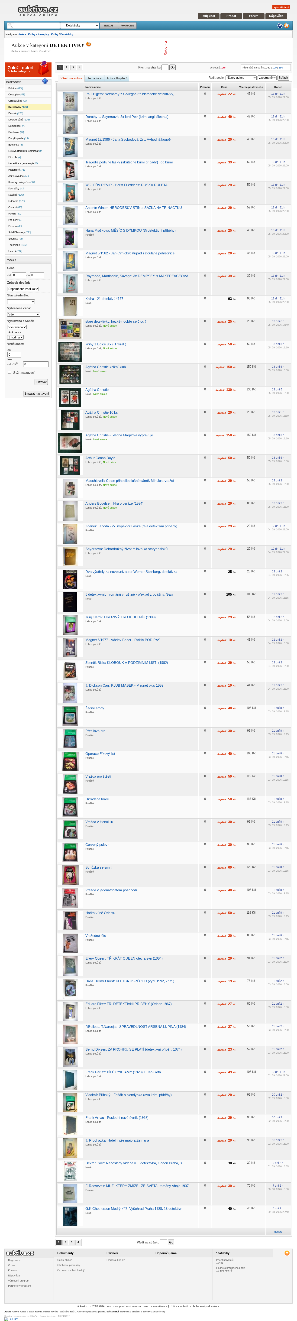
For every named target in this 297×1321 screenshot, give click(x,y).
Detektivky (66, 34)
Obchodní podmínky (68, 1265)
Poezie (14, 213)
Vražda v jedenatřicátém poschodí (111, 890)
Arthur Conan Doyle (100, 458)
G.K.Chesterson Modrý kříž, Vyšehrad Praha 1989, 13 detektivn (133, 1209)
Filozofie (15, 157)
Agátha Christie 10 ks (101, 412)
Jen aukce (94, 78)
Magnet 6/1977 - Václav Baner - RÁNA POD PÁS (122, 640)
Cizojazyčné (18, 100)
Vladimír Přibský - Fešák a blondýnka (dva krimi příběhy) (128, 1095)
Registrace (14, 1260)
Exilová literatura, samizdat (25, 150)
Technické (17, 244)
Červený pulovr (97, 845)
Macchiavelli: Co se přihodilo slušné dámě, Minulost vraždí (129, 481)
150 (281, 67)
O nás (11, 1265)
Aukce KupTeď (117, 78)
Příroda (15, 226)
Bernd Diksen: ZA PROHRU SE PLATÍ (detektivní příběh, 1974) (133, 1049)
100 (274, 67)
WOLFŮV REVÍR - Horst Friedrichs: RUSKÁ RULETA (126, 185)
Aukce (22, 34)
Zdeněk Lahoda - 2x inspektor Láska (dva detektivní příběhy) (131, 526)
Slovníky (15, 238)
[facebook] (280, 27)
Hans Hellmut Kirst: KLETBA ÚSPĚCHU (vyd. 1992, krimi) (129, 981)
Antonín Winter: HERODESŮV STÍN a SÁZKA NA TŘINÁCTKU (133, 208)
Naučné (16, 194)
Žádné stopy (94, 708)
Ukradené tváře (97, 799)
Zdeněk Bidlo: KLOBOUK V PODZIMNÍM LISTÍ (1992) (126, 663)
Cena (224, 87)
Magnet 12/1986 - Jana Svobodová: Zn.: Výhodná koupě (128, 139)
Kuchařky (16, 188)
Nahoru (278, 1231)
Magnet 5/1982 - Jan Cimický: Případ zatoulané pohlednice (129, 253)
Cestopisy (16, 94)
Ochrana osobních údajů (71, 1270)
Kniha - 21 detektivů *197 (104, 299)
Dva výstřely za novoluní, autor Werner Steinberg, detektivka (131, 572)
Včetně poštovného (251, 87)
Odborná (16, 201)
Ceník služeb (64, 1260)
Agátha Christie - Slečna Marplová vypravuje (119, 435)
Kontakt (12, 1270)
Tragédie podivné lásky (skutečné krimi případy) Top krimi (129, 162)
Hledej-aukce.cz (116, 1260)
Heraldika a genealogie (23, 163)
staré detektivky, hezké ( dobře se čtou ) (115, 321)
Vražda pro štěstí (98, 776)
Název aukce (93, 87)
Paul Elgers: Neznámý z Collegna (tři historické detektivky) (129, 94)
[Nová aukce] (21, 73)
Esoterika (15, 144)
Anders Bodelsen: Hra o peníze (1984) (114, 503)
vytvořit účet (281, 7)
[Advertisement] (223, 48)
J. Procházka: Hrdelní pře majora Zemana (117, 1140)
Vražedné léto (95, 936)
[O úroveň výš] (46, 82)
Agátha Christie (97, 390)
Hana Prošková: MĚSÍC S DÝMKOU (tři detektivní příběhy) (130, 230)
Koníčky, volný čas (21, 182)
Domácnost (16, 125)
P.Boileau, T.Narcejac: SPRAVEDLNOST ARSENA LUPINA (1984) (135, 1027)
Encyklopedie (18, 138)
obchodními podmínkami (205, 1306)
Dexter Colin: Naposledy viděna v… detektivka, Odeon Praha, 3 (133, 1163)
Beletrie (15, 88)
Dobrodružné (19, 119)
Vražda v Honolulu (99, 822)
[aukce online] (38, 17)
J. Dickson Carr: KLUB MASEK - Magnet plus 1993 (124, 685)
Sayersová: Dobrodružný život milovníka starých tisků (126, 549)
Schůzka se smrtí (98, 867)
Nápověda (276, 16)
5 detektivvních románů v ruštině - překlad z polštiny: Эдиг (129, 594)
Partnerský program (19, 1285)
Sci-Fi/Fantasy (20, 232)
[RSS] (286, 27)
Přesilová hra (95, 731)
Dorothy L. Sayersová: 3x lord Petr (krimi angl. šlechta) (126, 117)
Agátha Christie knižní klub (105, 367)
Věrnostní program (18, 1280)
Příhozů (205, 87)
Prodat (231, 16)
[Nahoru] (287, 1253)
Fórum (253, 16)
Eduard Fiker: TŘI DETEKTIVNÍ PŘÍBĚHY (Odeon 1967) (128, 1004)
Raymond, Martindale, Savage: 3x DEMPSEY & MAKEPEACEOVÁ (136, 276)
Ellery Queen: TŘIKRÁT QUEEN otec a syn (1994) (124, 958)
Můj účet (209, 16)
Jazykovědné (18, 176)
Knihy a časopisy (38, 34)
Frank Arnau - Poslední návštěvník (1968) (116, 1118)
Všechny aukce (71, 78)
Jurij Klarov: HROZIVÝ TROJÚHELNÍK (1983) (120, 617)
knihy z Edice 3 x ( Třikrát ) (105, 344)
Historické (16, 169)
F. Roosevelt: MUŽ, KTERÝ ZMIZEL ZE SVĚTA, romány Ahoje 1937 (137, 1186)
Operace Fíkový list (100, 754)
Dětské (15, 113)
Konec (278, 87)
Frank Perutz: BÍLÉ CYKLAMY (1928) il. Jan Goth (123, 1072)
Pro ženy (15, 219)
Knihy (54, 34)
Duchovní (16, 132)
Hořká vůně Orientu (100, 913)
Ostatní (15, 207)
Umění (15, 251)
